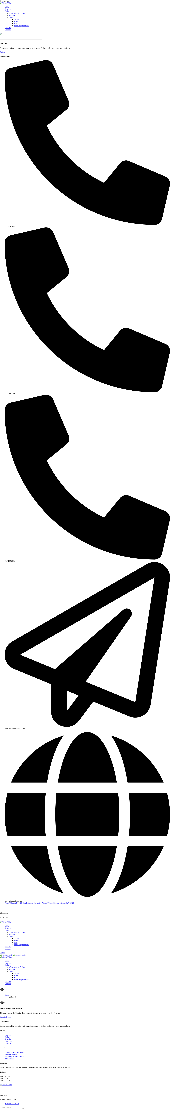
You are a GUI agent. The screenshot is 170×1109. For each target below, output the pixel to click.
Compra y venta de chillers (14, 1052)
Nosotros (8, 1035)
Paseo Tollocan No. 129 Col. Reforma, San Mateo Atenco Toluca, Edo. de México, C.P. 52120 (39, 903)
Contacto (8, 1043)
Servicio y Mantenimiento (14, 1056)
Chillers (7, 1037)
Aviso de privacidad (12, 1104)
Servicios (8, 1039)
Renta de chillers (11, 1054)
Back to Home (5, 1017)
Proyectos (8, 1041)
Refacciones (9, 1059)
